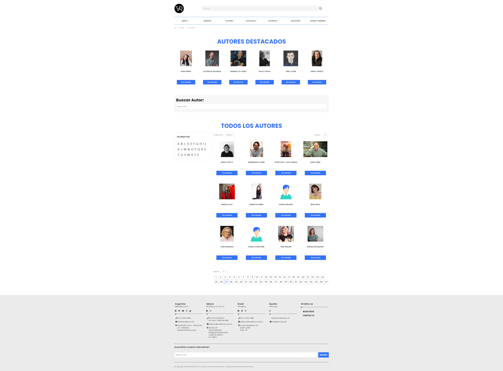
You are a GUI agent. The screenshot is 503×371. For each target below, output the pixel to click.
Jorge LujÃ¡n (315, 162)
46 (321, 282)
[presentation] (166, 63)
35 (266, 282)
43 (306, 282)
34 (261, 282)
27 (226, 281)
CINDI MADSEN (285, 247)
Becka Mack (315, 204)
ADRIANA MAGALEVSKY (315, 247)
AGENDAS (207, 21)
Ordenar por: (218, 135)
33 (256, 282)
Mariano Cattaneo (238, 71)
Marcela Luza (227, 204)
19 (298, 277)
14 (275, 277)
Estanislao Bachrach (212, 71)
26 (221, 282)
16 (284, 277)
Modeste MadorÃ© (256, 247)
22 (312, 277)
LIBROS (184, 21)
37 (276, 282)
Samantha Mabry (256, 204)
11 (261, 277)
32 (251, 282)
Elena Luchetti (227, 162)
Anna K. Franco (317, 71)
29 (236, 282)
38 (281, 282)
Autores (191, 28)
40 (291, 282)
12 (266, 277)
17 (289, 277)
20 (303, 277)
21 (308, 277)
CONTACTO (308, 315)
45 (316, 282)
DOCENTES (272, 21)
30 (241, 282)
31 (246, 282)
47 (326, 282)
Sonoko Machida (286, 204)
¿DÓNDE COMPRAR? (318, 21)
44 (311, 282)
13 (271, 277)
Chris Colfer (291, 71)
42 (300, 282)
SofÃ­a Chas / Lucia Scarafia (286, 162)
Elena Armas (186, 71)
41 (296, 282)
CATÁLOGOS (251, 21)
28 (231, 282)
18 (293, 277)
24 (322, 277)
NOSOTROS (295, 21)
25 (216, 282)
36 (271, 282)
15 (280, 277)
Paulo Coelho (264, 71)
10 (257, 277)
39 (286, 282)
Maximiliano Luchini (256, 162)
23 (317, 277)
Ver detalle (186, 82)
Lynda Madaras (227, 247)
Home (181, 28)
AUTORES (229, 21)
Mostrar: (318, 135)
